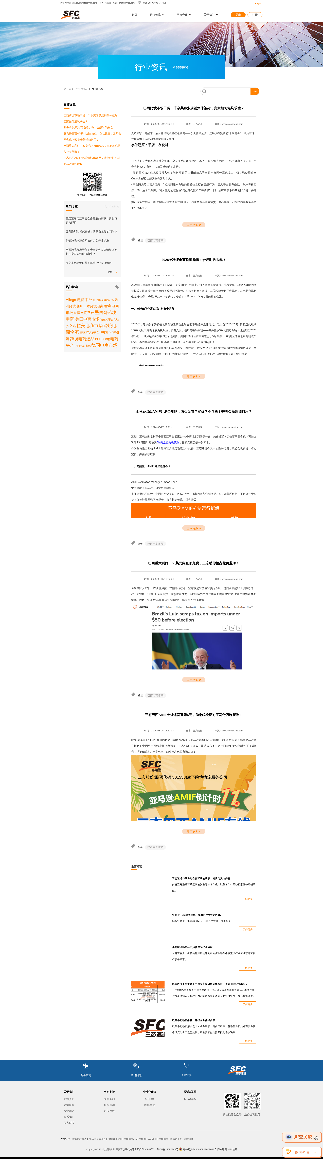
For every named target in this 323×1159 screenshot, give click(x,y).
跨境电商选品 (82, 339)
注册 (255, 14)
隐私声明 (149, 1105)
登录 (238, 14)
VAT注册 (152, 1139)
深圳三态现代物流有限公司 (130, 1149)
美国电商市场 (87, 319)
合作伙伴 (109, 1111)
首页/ (71, 89)
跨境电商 (163, 1139)
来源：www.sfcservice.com (229, 124)
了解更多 (248, 899)
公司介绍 (69, 1099)
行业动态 (69, 1111)
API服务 (150, 1099)
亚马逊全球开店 (97, 1139)
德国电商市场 (104, 345)
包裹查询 (109, 1099)
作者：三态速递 (194, 124)
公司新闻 (69, 1105)
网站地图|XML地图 (227, 1149)
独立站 (71, 326)
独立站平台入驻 (109, 319)
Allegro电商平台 (79, 300)
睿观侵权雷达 (79, 1139)
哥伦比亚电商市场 (103, 300)
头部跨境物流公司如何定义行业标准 (87, 240)
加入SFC (69, 1122)
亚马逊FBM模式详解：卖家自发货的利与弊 (91, 231)
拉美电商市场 (90, 325)
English (258, 3)
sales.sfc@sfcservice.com (85, 3)
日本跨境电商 (93, 306)
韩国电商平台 (84, 313)
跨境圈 (142, 1139)
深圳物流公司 (115, 1139)
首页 (134, 14)
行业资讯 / (81, 89)
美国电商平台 (90, 332)
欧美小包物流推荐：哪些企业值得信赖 (89, 262)
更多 (110, 272)
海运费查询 (176, 1139)
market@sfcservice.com (124, 3)
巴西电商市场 (96, 89)
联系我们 (69, 1116)
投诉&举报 (190, 1099)
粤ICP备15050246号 (167, 1149)
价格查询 (109, 1105)
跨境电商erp (130, 1139)
